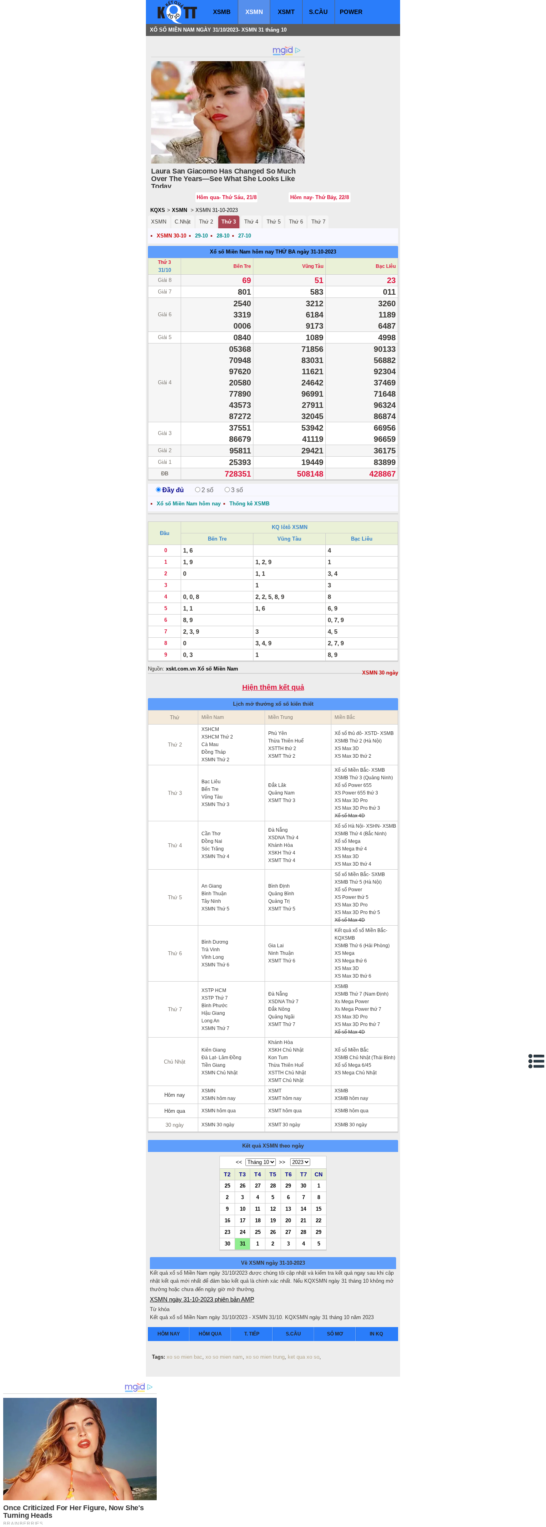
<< (239, 1162)
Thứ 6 (296, 222)
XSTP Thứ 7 (214, 998)
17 (242, 1220)
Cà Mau (210, 744)
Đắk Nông (279, 1009)
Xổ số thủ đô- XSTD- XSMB (364, 733)
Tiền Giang (213, 1065)
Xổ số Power (348, 889)
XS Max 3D (347, 748)
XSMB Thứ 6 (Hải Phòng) (362, 945)
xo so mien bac (184, 1357)
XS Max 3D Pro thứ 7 (357, 1024)
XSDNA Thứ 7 (283, 1001)
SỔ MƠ (335, 1334)
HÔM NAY (168, 1334)
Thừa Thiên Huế (286, 741)
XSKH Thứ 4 (281, 853)
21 (303, 1220)
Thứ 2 (206, 222)
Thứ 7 (318, 222)
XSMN (254, 11)
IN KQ (376, 1334)
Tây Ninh (211, 901)
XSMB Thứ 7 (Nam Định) (362, 994)
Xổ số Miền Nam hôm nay (242, 252)
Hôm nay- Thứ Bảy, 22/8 (319, 197)
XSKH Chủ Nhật (285, 1050)
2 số (207, 490)
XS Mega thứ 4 (351, 849)
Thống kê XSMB (249, 504)
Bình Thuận (214, 893)
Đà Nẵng (278, 830)
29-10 (201, 236)
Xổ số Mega (348, 841)
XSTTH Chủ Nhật (287, 1073)
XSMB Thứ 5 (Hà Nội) (358, 882)
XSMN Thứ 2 (215, 760)
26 (242, 1185)
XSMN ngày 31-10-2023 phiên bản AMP (202, 1299)
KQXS (157, 210)
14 (303, 1209)
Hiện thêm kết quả (273, 687)
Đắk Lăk (277, 785)
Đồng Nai (211, 841)
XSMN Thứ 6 (215, 965)
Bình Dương (214, 942)
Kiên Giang (213, 1050)
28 (273, 1185)
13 (288, 1209)
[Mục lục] (536, 1061)
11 (257, 1209)
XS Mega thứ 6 (351, 961)
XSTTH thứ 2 (282, 748)
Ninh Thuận (281, 953)
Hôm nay (174, 1095)
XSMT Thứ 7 (281, 1024)
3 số (237, 490)
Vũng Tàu (312, 266)
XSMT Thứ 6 (281, 961)
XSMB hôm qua (352, 1111)
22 (318, 1220)
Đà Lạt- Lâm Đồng (221, 1057)
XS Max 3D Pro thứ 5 (357, 912)
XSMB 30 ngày (351, 1125)
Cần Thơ (211, 833)
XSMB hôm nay (351, 1098)
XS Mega (345, 953)
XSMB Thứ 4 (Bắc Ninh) (361, 833)
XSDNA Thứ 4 (283, 837)
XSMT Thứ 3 (281, 800)
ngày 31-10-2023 (316, 252)
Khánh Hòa (280, 845)
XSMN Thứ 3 (215, 804)
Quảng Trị (279, 901)
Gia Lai (276, 945)
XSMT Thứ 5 (281, 909)
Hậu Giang (213, 1013)
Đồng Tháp (213, 752)
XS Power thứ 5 (352, 897)
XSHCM (210, 729)
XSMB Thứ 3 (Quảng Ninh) (364, 777)
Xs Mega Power (352, 1001)
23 (227, 1232)
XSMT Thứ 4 (281, 860)
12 (273, 1209)
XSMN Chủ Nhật (219, 1073)
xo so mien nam (224, 1357)
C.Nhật (183, 222)
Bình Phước (214, 1005)
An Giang (211, 886)
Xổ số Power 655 (353, 785)
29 (288, 1185)
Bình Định (279, 886)
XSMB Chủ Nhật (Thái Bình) (365, 1057)
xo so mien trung (265, 1357)
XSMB (222, 11)
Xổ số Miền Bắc (352, 1050)
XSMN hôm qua (218, 1111)
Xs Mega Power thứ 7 (358, 1009)
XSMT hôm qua (285, 1111)
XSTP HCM (213, 990)
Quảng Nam (281, 793)
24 (242, 1232)
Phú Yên (277, 733)
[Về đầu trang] (538, 1519)
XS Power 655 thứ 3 (356, 793)
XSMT (286, 11)
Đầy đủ (173, 490)
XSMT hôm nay (284, 1098)
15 (318, 1209)
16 (227, 1220)
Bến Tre (242, 266)
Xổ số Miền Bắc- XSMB (360, 770)
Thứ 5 (274, 222)
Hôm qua (174, 1111)
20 (288, 1220)
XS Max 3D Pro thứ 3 (357, 808)
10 (242, 1209)
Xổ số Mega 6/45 (353, 1065)
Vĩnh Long (212, 957)
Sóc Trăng (212, 849)
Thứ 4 (251, 222)
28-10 (223, 236)
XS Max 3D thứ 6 (353, 976)
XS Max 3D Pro (351, 800)
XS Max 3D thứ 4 (353, 864)
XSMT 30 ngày (284, 1125)
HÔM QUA (210, 1334)
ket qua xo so (303, 1357)
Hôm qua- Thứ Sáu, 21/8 (227, 197)
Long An (210, 1021)
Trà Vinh (210, 949)
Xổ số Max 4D (350, 815)
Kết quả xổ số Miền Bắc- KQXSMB (361, 934)
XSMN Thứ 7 (215, 1028)
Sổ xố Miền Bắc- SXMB (360, 874)
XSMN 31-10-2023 (216, 210)
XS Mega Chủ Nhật (356, 1073)
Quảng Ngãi (281, 1017)
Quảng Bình (281, 893)
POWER (351, 11)
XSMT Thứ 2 (281, 756)
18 (258, 1220)
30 (303, 1185)
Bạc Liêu (386, 266)
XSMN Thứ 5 (215, 909)
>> (282, 1162)
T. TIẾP (251, 1334)
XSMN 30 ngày (380, 673)
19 (273, 1220)
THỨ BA (285, 252)
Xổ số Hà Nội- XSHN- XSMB (365, 826)
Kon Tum (278, 1057)
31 (242, 1243)
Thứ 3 (228, 222)
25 (227, 1185)
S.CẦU (318, 11)
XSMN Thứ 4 (215, 856)
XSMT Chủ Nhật (285, 1080)
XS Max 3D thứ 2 (353, 756)
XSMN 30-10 (171, 236)
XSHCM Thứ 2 (217, 737)
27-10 (244, 236)
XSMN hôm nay (218, 1098)
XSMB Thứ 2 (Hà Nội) (358, 741)
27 (258, 1185)
